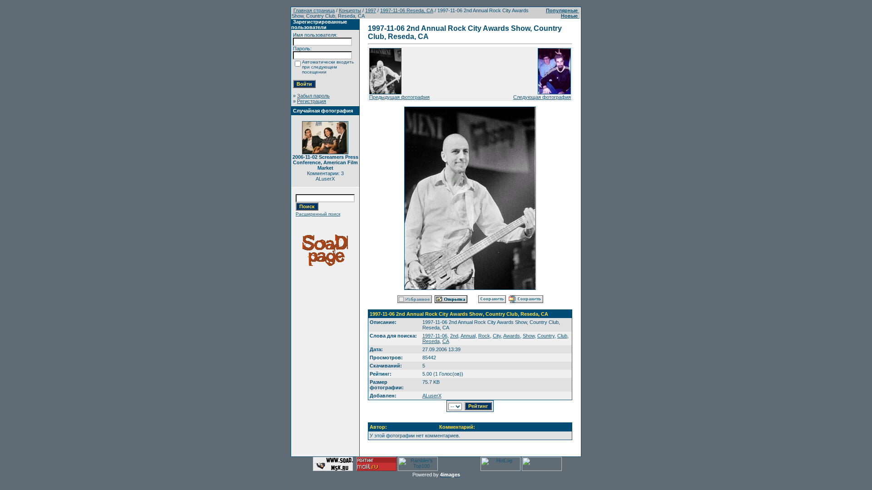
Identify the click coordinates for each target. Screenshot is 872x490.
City (497, 335)
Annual (468, 335)
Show (529, 335)
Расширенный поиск (318, 213)
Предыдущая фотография (399, 97)
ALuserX (431, 395)
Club (562, 335)
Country (546, 335)
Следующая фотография (542, 97)
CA (445, 341)
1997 (370, 10)
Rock (484, 335)
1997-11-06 (434, 335)
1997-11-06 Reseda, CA (406, 10)
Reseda (431, 341)
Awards (511, 335)
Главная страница (314, 10)
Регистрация (311, 101)
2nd (454, 335)
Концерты (350, 10)
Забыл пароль (313, 95)
